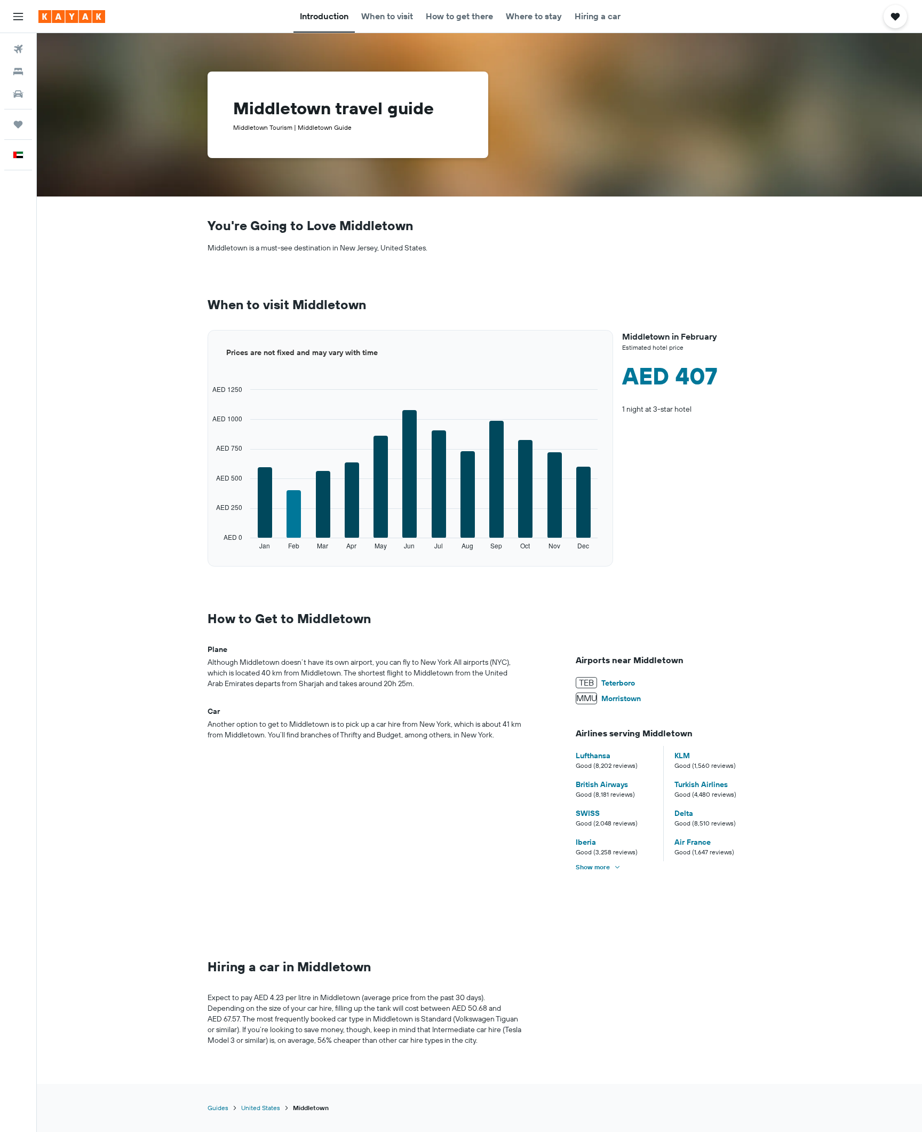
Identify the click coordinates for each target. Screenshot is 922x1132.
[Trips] (18, 124)
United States (260, 1108)
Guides (218, 1108)
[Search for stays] (18, 71)
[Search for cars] (18, 94)
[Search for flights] (18, 49)
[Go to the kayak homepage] (71, 16)
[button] (18, 16)
